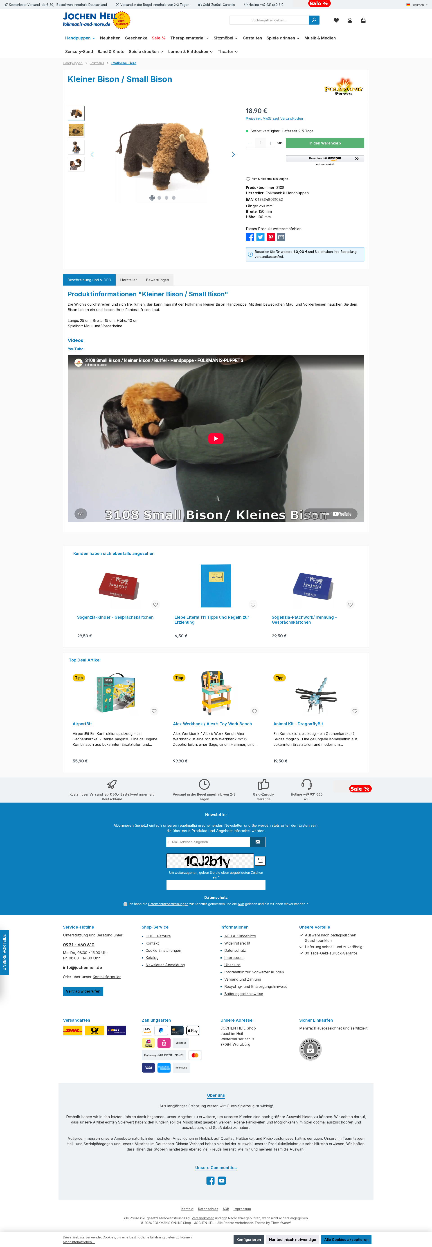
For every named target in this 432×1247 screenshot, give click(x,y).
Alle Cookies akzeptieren (346, 1239)
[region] (152, 154)
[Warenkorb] (363, 20)
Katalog (152, 957)
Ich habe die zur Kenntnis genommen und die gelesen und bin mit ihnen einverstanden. (218, 904)
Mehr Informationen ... (79, 1242)
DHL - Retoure (158, 936)
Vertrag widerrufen (83, 991)
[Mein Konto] (350, 20)
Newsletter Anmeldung (165, 965)
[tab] (89, 280)
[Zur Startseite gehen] (96, 20)
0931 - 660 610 (78, 944)
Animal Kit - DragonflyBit (298, 723)
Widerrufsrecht (237, 943)
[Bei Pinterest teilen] (271, 237)
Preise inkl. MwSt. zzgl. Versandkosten (274, 118)
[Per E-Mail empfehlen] (281, 237)
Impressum (233, 957)
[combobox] (269, 20)
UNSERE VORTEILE (4, 952)
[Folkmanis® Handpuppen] (343, 86)
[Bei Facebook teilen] (250, 237)
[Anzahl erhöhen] (270, 143)
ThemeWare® (281, 1223)
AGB (241, 904)
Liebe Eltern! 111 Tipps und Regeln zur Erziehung (212, 620)
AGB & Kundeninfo (240, 936)
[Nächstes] (233, 154)
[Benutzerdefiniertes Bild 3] (116, 1030)
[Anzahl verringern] (250, 143)
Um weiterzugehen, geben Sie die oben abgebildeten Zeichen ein (216, 875)
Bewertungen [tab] (157, 280)
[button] (325, 160)
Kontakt (152, 943)
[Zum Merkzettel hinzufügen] (155, 604)
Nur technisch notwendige (292, 1239)
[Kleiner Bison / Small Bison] (163, 154)
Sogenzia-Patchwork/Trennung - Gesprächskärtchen (304, 620)
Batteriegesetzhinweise (243, 993)
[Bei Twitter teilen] (260, 237)
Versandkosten (203, 1218)
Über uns (232, 965)
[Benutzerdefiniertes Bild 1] (73, 1030)
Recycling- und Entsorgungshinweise (255, 986)
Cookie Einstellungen (163, 950)
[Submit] (258, 842)
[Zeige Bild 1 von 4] (152, 198)
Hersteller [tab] (128, 280)
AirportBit (82, 723)
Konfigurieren (248, 1239)
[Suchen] (314, 20)
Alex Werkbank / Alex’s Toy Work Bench (212, 723)
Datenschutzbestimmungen (168, 904)
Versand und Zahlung (242, 979)
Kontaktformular (107, 977)
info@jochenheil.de (82, 967)
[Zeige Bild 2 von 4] (159, 198)
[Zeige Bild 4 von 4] (174, 198)
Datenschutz (235, 950)
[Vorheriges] (92, 154)
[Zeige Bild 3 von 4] (166, 198)
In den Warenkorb (325, 143)
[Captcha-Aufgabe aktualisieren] (260, 861)
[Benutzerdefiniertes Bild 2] (94, 1030)
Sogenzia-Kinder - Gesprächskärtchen (115, 617)
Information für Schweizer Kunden (254, 972)
